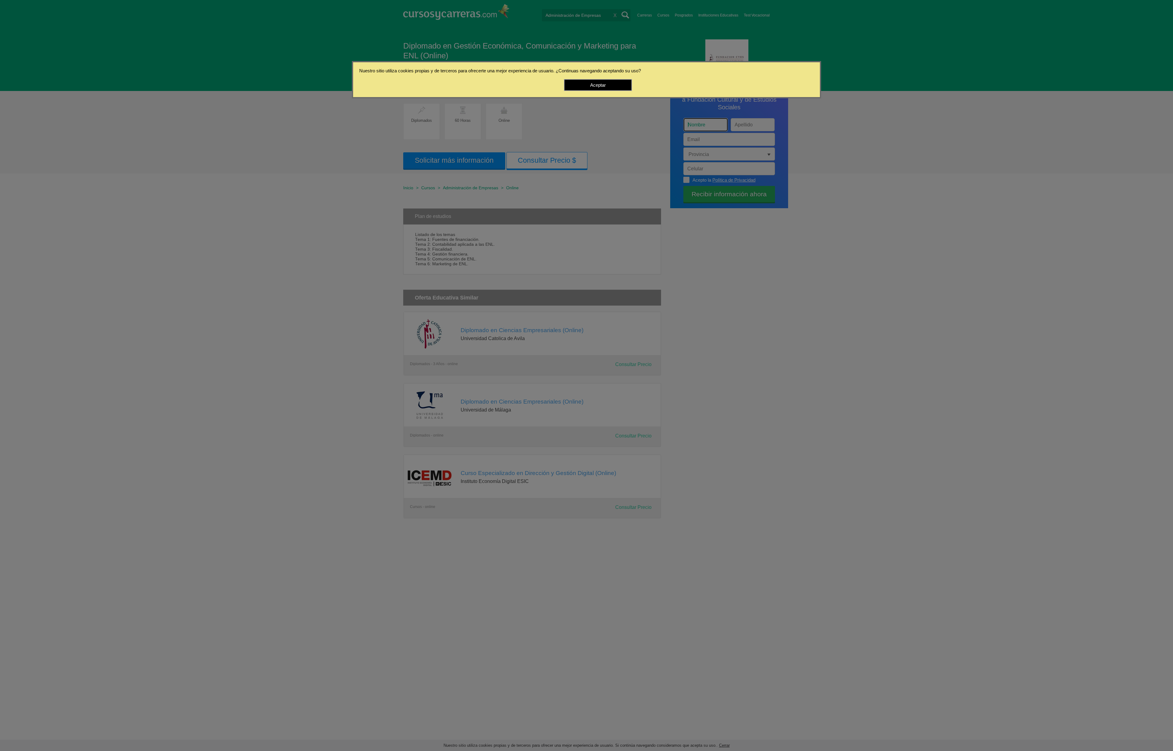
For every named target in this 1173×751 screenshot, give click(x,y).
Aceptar (598, 85)
